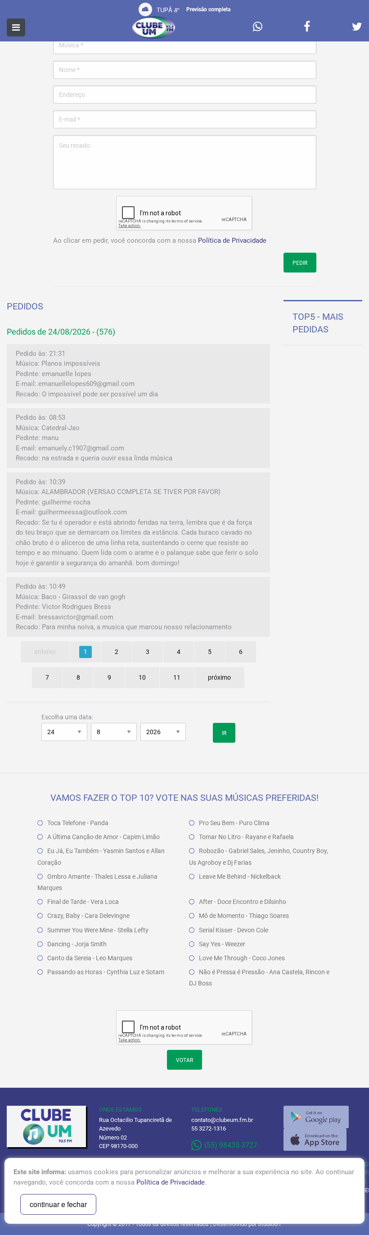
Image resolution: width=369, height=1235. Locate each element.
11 (176, 677)
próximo (219, 677)
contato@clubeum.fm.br (222, 1120)
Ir (224, 733)
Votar (184, 1060)
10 (142, 677)
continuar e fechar (58, 1204)
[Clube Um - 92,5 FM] (153, 27)
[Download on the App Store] (315, 1139)
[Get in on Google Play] (316, 1117)
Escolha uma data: (67, 717)
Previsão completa (208, 9)
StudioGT (270, 1224)
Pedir (299, 263)
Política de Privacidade (232, 240)
